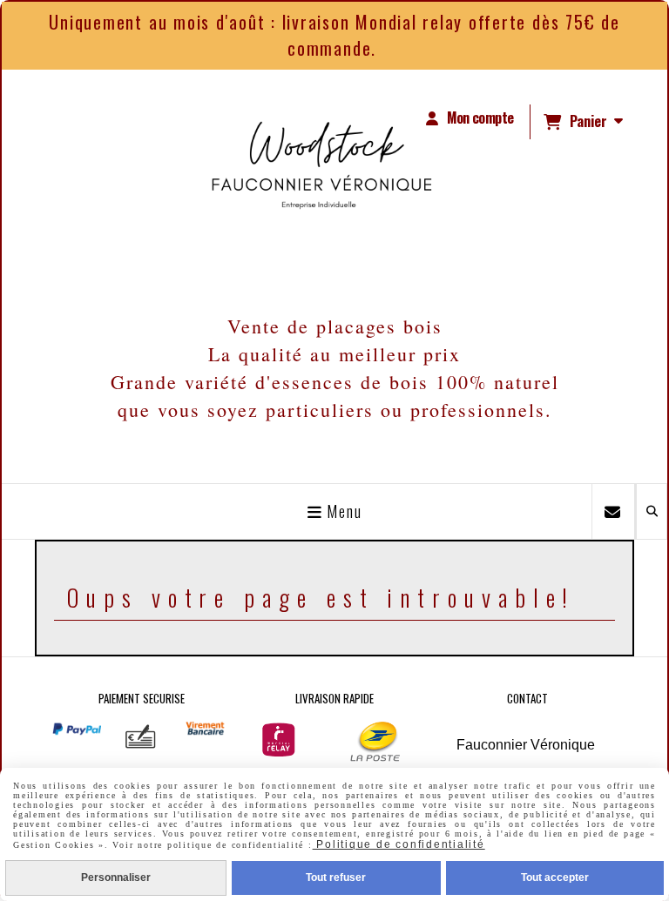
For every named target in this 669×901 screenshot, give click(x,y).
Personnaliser (116, 877)
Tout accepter (555, 877)
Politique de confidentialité (399, 844)
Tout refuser (336, 877)
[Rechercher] (651, 511)
